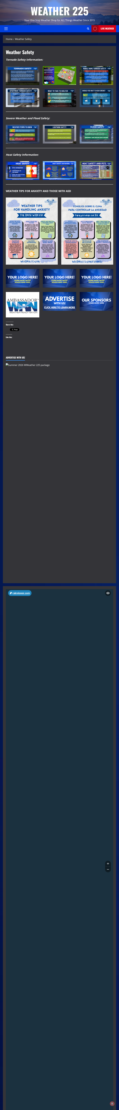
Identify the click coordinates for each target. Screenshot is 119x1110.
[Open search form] (88, 28)
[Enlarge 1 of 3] (35, 128)
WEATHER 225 (60, 10)
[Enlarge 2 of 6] (72, 69)
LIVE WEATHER (107, 28)
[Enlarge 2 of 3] (72, 128)
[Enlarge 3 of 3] (109, 128)
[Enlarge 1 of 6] (35, 69)
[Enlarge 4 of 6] (35, 92)
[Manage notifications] (112, 1103)
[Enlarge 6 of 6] (109, 92)
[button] (6, 29)
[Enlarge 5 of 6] (72, 92)
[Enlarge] (54, 201)
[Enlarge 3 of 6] (109, 69)
